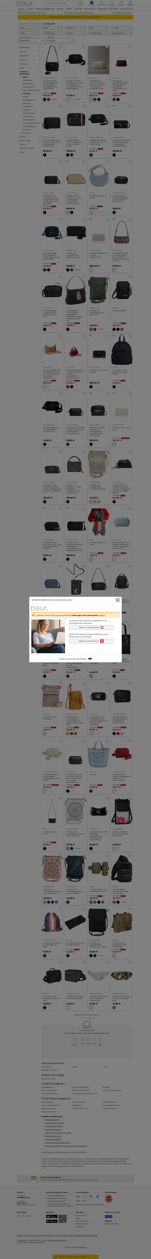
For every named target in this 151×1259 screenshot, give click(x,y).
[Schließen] (117, 600)
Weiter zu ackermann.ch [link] (89, 641)
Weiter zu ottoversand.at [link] (89, 627)
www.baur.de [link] (73, 659)
